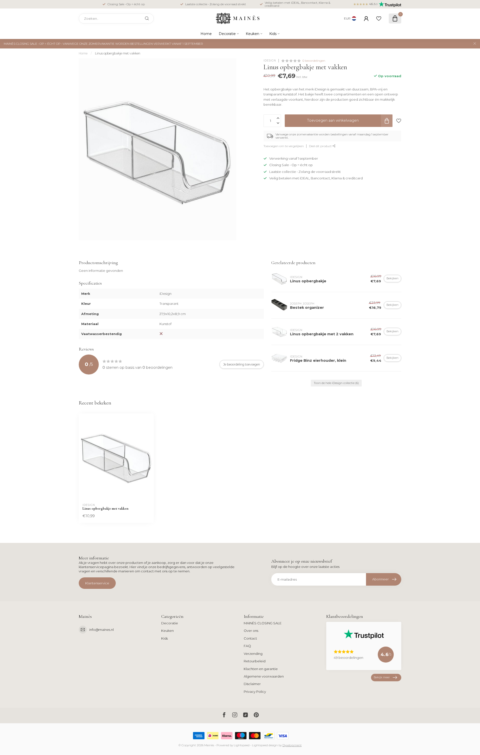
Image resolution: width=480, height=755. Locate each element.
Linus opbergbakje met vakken (117, 53)
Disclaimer (252, 684)
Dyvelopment (292, 745)
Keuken (252, 33)
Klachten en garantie (261, 669)
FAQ (247, 646)
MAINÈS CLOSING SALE (263, 623)
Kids (272, 33)
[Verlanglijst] (378, 18)
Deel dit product (320, 146)
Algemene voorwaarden (264, 676)
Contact (250, 638)
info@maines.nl (101, 630)
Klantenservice (97, 583)
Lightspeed (242, 745)
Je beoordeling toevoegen (241, 364)
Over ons (251, 631)
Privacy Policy (255, 692)
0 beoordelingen (313, 60)
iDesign (270, 60)
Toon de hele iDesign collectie (336, 383)
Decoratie (227, 33)
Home (206, 33)
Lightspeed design (265, 745)
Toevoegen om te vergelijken (284, 146)
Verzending (253, 654)
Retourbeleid (255, 661)
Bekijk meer (382, 677)
